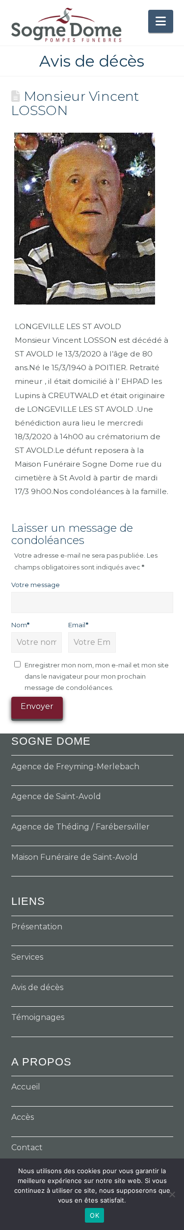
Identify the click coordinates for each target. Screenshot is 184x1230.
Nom (20, 625)
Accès (22, 1117)
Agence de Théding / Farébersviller (80, 826)
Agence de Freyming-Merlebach (75, 766)
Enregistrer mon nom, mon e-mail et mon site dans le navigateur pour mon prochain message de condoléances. (97, 676)
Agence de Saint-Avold (56, 796)
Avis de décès (37, 987)
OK (94, 1215)
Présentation (36, 926)
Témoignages (37, 1017)
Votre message (35, 585)
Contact (27, 1147)
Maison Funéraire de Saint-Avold (74, 857)
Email (78, 625)
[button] (160, 21)
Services (27, 957)
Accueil (25, 1086)
